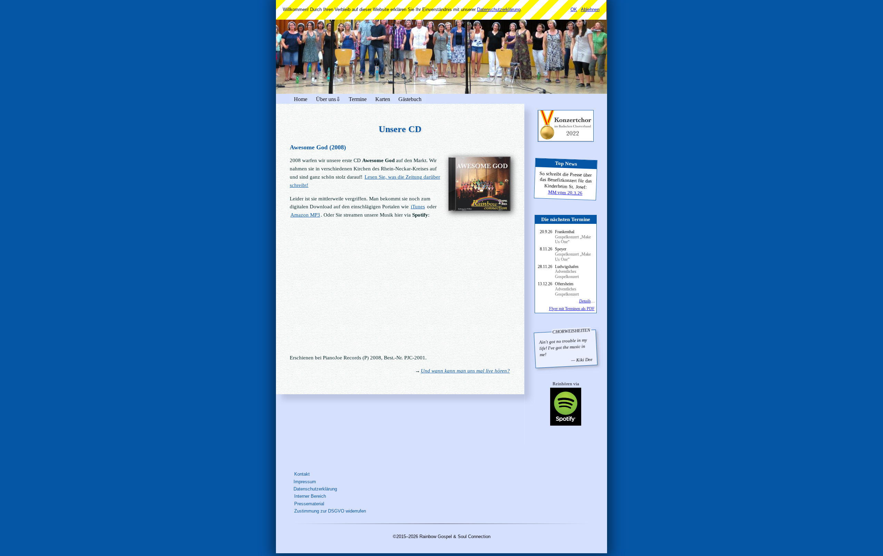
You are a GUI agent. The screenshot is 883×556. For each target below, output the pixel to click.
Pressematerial (309, 503)
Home (300, 99)
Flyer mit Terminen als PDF (572, 308)
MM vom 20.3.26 (565, 192)
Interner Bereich (310, 496)
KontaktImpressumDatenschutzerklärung (315, 481)
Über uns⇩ (328, 99)
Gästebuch (409, 99)
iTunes (418, 206)
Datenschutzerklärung (498, 9)
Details (585, 301)
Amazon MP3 (305, 215)
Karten (382, 99)
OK (574, 9)
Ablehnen (590, 9)
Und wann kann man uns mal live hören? (465, 371)
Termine (358, 99)
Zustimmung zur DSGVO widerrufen (330, 511)
